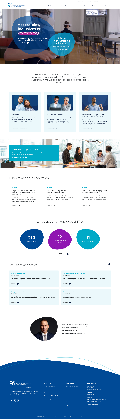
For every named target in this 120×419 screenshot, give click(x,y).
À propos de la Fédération (58, 254)
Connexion (107, 2)
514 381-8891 (90, 387)
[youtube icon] (15, 400)
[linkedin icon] (18, 400)
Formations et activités (89, 5)
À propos (96, 1)
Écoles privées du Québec (62, 5)
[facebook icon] (11, 400)
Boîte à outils (107, 5)
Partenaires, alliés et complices (52, 399)
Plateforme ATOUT (71, 402)
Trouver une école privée (19, 128)
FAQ (67, 405)
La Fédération (50, 5)
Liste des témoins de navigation (75, 416)
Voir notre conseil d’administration (72, 333)
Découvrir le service (18, 157)
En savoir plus (22, 42)
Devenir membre (49, 393)
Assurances (80, 1)
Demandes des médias (93, 404)
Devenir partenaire (49, 402)
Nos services (47, 389)
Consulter (15, 205)
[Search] (101, 2)
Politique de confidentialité (60, 416)
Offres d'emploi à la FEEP (51, 396)
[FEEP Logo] (16, 5)
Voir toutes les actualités (100, 264)
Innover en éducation (76, 5)
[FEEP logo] (20, 384)
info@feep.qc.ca (91, 394)
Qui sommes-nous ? (49, 386)
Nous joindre (88, 1)
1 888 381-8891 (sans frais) (94, 389)
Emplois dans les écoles (72, 386)
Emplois (100, 5)
